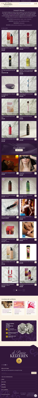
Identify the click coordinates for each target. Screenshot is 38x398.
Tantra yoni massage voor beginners (18, 311)
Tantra (25, 19)
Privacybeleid (17, 393)
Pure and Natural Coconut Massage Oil (26, 138)
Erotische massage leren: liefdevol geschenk (6, 311)
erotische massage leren (13, 17)
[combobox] (26, 4)
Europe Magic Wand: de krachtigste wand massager (26, 94)
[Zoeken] (20, 4)
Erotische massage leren (27, 25)
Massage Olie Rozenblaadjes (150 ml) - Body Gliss (8, 139)
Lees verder (9, 312)
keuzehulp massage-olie (28, 17)
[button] (2, 3)
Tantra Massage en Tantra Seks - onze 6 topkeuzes (31, 311)
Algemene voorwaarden (30, 395)
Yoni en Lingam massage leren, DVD (8, 172)
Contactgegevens (23, 393)
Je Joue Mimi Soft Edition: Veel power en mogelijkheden (8, 94)
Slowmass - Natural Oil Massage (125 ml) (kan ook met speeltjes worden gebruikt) (26, 71)
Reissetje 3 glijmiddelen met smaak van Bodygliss (8, 240)
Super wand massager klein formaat (8, 216)
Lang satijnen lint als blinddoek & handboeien (25, 173)
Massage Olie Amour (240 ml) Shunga (26, 261)
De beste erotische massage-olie (16, 25)
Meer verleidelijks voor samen (24, 21)
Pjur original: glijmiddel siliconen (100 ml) (8, 71)
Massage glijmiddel (16, 19)
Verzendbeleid (23, 394)
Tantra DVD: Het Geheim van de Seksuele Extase (25, 217)
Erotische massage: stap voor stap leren (8, 117)
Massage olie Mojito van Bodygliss (25, 195)
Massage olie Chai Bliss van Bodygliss (8, 195)
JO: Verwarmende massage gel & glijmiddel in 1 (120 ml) (7, 285)
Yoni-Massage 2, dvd (23, 239)
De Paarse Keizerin (7, 394)
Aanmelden (34, 372)
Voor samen (16, 21)
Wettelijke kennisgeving (30, 394)
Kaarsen (21, 19)
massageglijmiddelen (12, 14)
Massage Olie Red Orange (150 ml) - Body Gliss (8, 48)
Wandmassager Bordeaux (24, 47)
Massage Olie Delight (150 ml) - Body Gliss (8, 262)
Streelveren (29, 19)
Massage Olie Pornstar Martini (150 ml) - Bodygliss (26, 285)
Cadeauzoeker (22, 23)
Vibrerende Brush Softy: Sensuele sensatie (25, 117)
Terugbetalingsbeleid (31, 393)
